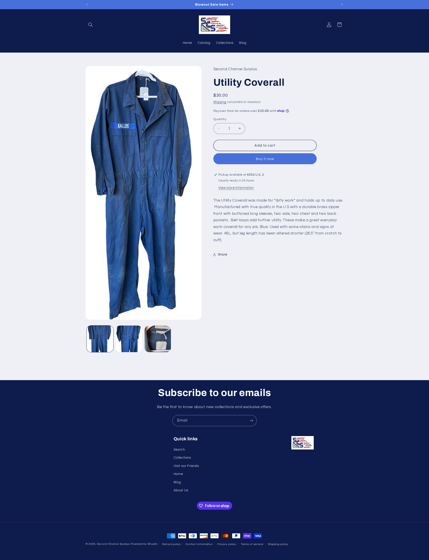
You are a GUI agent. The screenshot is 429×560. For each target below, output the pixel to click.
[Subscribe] (251, 420)
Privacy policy (226, 544)
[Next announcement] (342, 4)
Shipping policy (278, 544)
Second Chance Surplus (113, 544)
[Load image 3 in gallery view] (158, 339)
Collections (182, 458)
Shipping (219, 102)
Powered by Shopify (144, 544)
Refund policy (171, 544)
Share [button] (222, 254)
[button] (91, 24)
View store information (236, 188)
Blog (177, 482)
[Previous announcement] (87, 4)
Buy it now (265, 159)
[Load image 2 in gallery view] (129, 339)
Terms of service (252, 544)
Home (178, 474)
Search (179, 449)
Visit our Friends (186, 466)
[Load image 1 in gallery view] (100, 339)
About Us (181, 490)
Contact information (199, 544)
